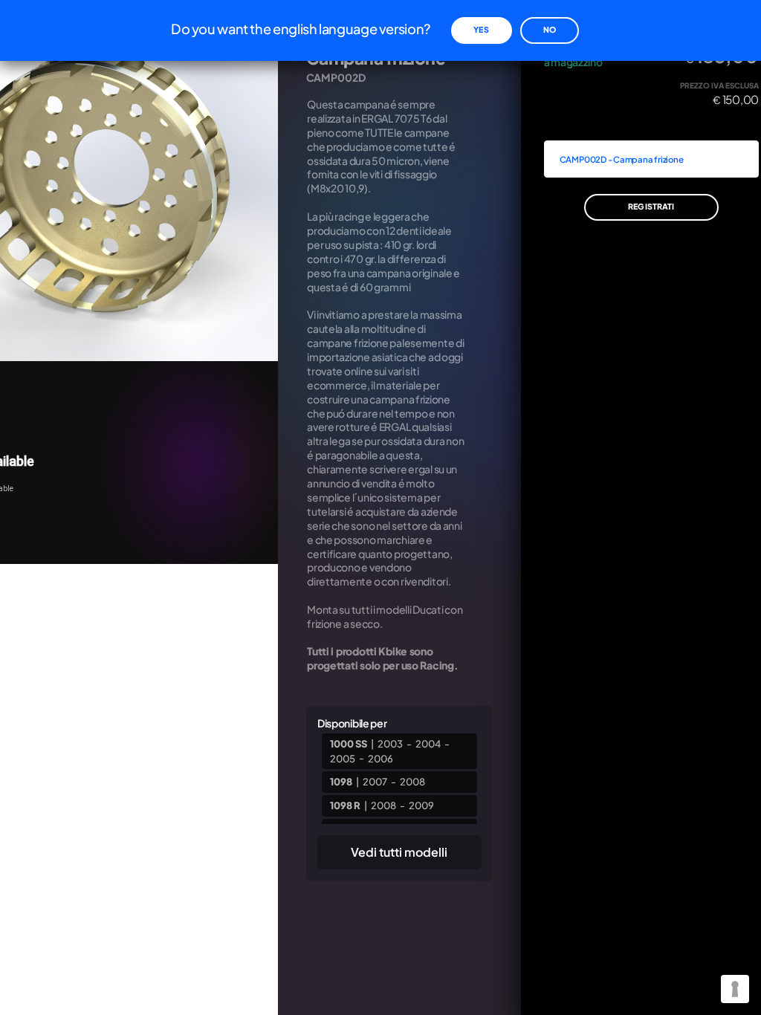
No (549, 29)
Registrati (651, 206)
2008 (412, 782)
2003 (390, 744)
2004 (428, 744)
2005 (342, 758)
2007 (375, 782)
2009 (421, 805)
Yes (480, 29)
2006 (380, 758)
